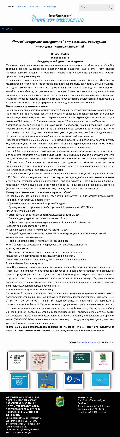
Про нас (22, 6)
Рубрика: (73, 342)
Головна (10, 6)
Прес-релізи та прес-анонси (88, 342)
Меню (9, 29)
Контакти (34, 6)
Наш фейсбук (50, 6)
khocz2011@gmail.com (96, 412)
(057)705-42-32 (97, 409)
